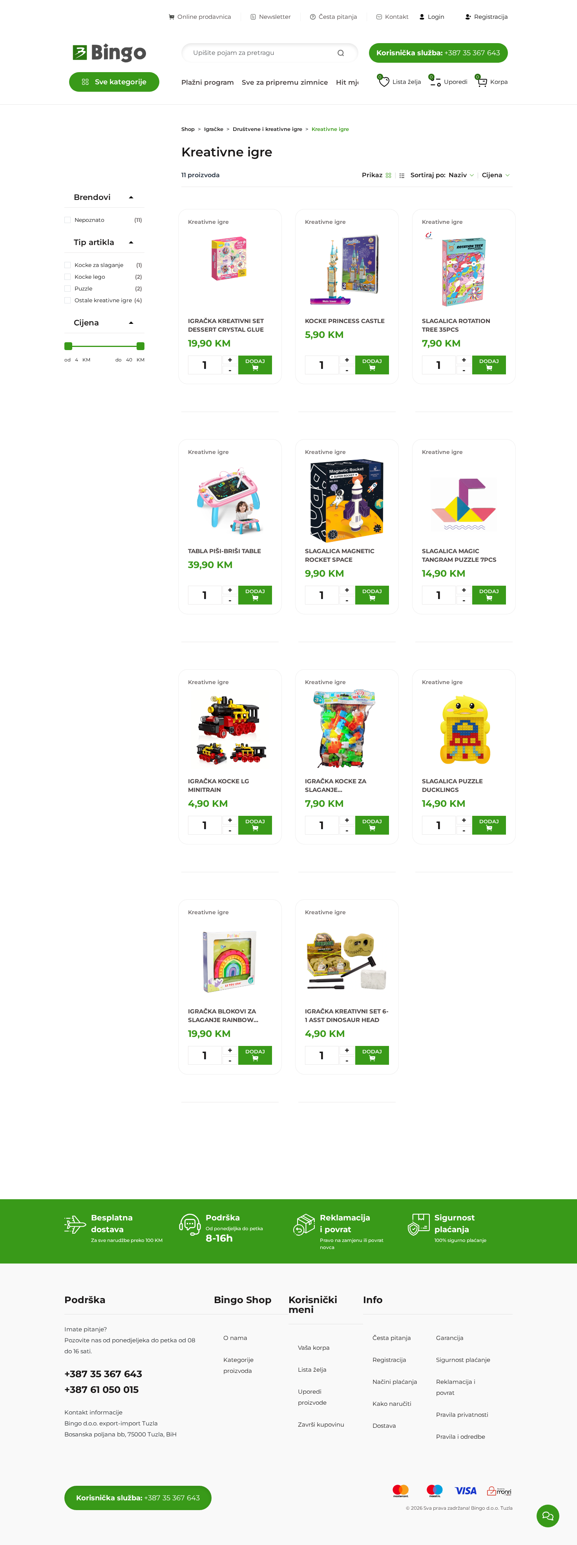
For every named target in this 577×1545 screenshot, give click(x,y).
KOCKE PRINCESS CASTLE (345, 321)
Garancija (450, 1338)
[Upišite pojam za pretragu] (340, 53)
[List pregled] (402, 175)
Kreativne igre (330, 129)
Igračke (213, 129)
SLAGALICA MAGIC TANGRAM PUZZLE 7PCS (459, 555)
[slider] (68, 346)
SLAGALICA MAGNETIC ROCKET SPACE (339, 555)
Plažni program (207, 82)
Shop (188, 129)
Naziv (458, 175)
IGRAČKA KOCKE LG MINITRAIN (218, 785)
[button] (492, 82)
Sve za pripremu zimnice (285, 82)
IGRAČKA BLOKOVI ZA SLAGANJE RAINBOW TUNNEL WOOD (222, 1016)
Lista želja (312, 1369)
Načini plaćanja (394, 1381)
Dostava (384, 1425)
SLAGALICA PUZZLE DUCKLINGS (452, 785)
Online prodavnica (204, 16)
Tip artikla (94, 242)
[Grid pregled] (388, 175)
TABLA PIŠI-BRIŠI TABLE (224, 551)
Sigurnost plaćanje (463, 1359)
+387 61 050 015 (101, 1389)
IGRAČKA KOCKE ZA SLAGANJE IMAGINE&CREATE (335, 785)
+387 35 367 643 (438, 53)
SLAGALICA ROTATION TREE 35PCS (456, 325)
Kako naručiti (391, 1403)
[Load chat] (548, 1516)
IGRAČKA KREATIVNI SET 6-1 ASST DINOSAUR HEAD (347, 1016)
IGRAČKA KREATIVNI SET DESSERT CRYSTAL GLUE (226, 325)
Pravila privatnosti (462, 1414)
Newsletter (275, 16)
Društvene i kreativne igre (267, 129)
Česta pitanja (338, 16)
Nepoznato (108, 219)
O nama (235, 1338)
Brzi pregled (259, 390)
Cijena (492, 175)
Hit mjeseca (356, 82)
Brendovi (92, 197)
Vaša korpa (314, 1347)
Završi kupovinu (321, 1424)
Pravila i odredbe (460, 1436)
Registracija (389, 1359)
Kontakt (397, 16)
